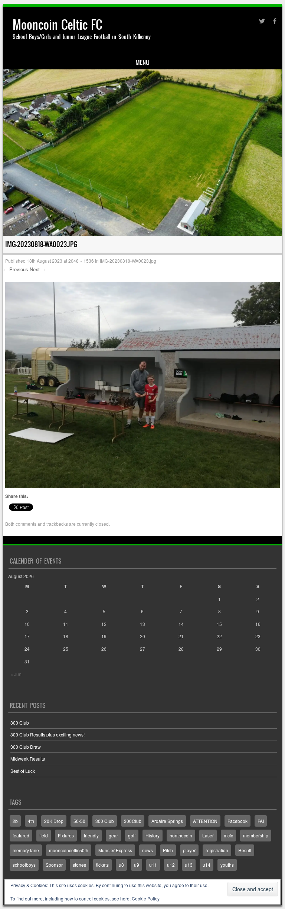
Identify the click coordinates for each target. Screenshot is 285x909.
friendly (91, 835)
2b (15, 821)
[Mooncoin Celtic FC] (142, 152)
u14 (206, 865)
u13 (189, 865)
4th (31, 821)
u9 (136, 865)
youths (227, 865)
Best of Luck (22, 771)
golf (131, 835)
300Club (132, 821)
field (43, 835)
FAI (261, 821)
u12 (171, 865)
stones (79, 865)
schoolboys (24, 865)
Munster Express (115, 850)
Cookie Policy (146, 898)
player (189, 850)
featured (21, 835)
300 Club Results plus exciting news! (47, 734)
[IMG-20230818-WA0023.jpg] (142, 486)
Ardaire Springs (167, 821)
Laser (208, 835)
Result (244, 850)
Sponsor (54, 865)
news (147, 850)
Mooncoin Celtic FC (57, 25)
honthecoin (181, 835)
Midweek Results (27, 758)
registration (217, 850)
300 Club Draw (25, 747)
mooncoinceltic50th (68, 850)
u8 (121, 865)
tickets (102, 865)
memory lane (26, 850)
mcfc (228, 835)
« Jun (16, 674)
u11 (153, 865)
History (152, 835)
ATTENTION (205, 821)
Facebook (237, 821)
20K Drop (53, 821)
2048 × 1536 (81, 260)
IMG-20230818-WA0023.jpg (128, 260)
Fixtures (66, 835)
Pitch (168, 850)
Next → (38, 269)
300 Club (19, 722)
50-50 (79, 821)
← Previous (15, 269)
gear (113, 835)
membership (255, 835)
